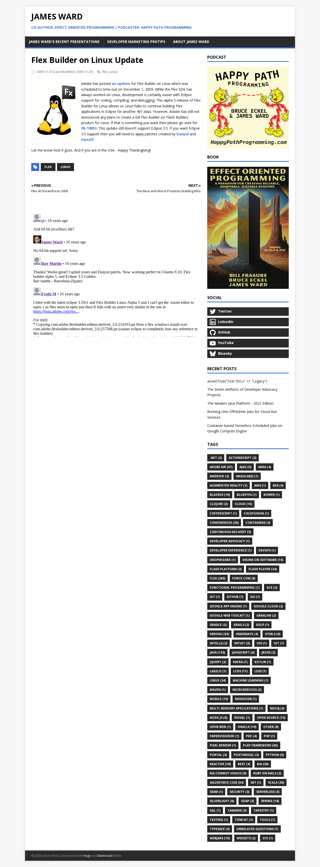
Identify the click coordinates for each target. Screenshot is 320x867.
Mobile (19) (219, 699)
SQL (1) (215, 810)
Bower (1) (272, 495)
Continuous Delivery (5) (230, 532)
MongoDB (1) (245, 699)
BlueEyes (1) (246, 495)
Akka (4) (264, 467)
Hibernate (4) (247, 634)
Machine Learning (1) (250, 680)
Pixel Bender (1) (223, 745)
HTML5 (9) (272, 634)
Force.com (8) (243, 578)
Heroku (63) (219, 634)
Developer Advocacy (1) (230, 541)
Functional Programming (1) (235, 587)
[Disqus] (116, 274)
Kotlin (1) (262, 662)
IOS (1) (262, 643)
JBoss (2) (268, 652)
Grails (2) (241, 625)
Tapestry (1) (264, 810)
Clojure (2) (219, 504)
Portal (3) (218, 755)
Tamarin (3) (237, 810)
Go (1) (255, 597)
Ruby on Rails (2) (267, 773)
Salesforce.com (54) (227, 782)
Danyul (182, 134)
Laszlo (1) (218, 671)
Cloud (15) (243, 504)
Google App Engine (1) (228, 606)
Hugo (87, 856)
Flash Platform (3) (226, 569)
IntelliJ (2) (218, 643)
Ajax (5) (245, 467)
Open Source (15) (271, 717)
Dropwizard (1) (223, 560)
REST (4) (244, 764)
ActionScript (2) (242, 458)
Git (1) (215, 597)
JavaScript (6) (243, 652)
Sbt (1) (255, 782)
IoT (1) (279, 643)
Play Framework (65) (260, 745)
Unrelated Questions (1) (257, 829)
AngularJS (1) (247, 476)
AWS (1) (260, 485)
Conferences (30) (224, 522)
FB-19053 (89, 128)
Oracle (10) (247, 727)
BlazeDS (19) (220, 495)
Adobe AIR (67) (221, 467)
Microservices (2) (247, 690)
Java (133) (217, 652)
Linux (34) (218, 680)
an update (121, 83)
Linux (114, 71)
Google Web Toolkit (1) (230, 615)
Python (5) (275, 755)
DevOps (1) (267, 550)
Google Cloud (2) (268, 606)
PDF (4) (251, 736)
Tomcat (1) (244, 820)
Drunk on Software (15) (262, 560)
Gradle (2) (218, 625)
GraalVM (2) (266, 615)
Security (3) (239, 792)
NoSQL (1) (242, 717)
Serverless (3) (267, 792)
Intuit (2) (242, 643)
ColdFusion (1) (256, 513)
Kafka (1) (240, 662)
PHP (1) (269, 736)
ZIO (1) (267, 838)
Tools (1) (267, 820)
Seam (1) (216, 792)
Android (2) (219, 476)
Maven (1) (218, 690)
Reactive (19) (220, 764)
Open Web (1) (220, 727)
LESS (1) (260, 671)
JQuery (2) (218, 662)
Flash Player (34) (262, 569)
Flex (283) (217, 578)
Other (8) (270, 727)
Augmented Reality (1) (228, 485)
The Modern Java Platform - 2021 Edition (240, 403)
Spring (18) (270, 801)
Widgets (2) (246, 838)
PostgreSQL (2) (246, 755)
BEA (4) (278, 485)
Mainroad (105, 856)
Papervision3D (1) (224, 736)
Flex (105, 71)
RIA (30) (262, 764)
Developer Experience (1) (231, 550)
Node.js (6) (218, 717)
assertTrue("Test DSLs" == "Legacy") (237, 381)
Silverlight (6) (222, 801)
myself (87, 139)
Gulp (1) (262, 625)
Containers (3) (258, 522)
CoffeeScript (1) (223, 513)
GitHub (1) (235, 597)
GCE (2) (271, 587)
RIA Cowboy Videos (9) (228, 773)
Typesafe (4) (220, 829)
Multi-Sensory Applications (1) (236, 708)
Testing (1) (219, 820)
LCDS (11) (240, 671)
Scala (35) (276, 782)
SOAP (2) (247, 801)
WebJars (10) (220, 838)
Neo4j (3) (277, 708)
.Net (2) (216, 458)
